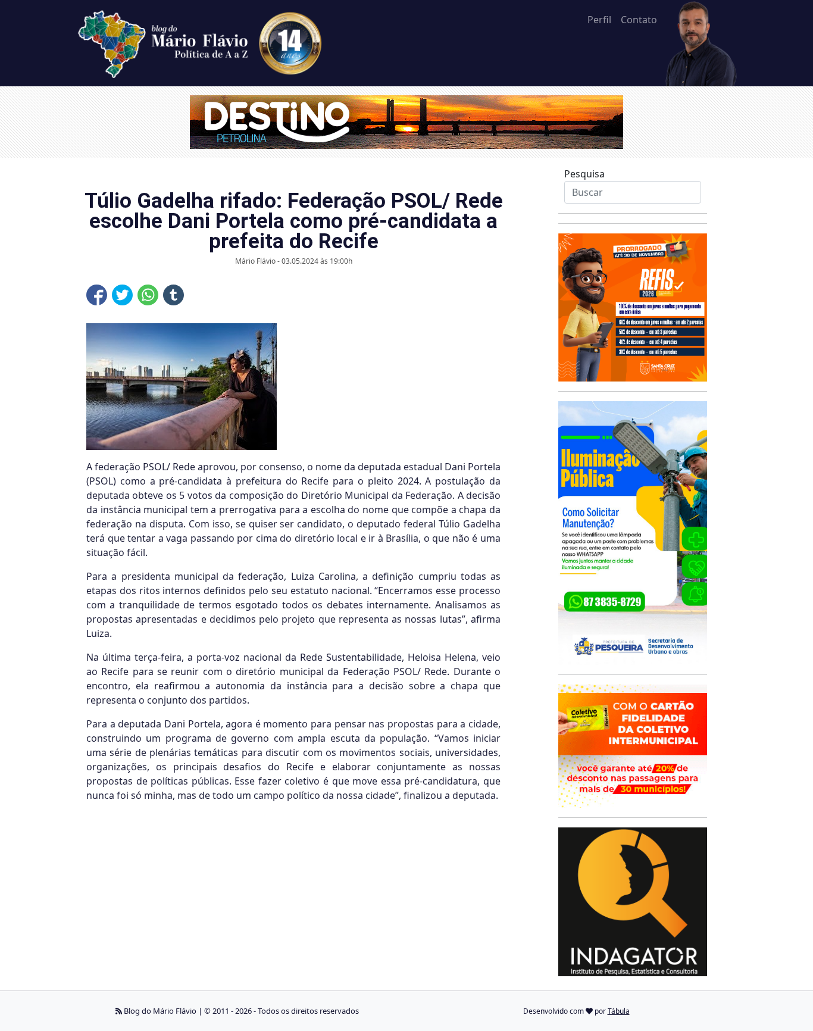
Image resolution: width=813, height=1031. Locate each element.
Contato (639, 19)
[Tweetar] (122, 295)
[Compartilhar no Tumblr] (173, 295)
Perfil (599, 19)
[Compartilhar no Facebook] (96, 295)
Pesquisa (584, 173)
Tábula (619, 1011)
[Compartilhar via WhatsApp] (147, 295)
